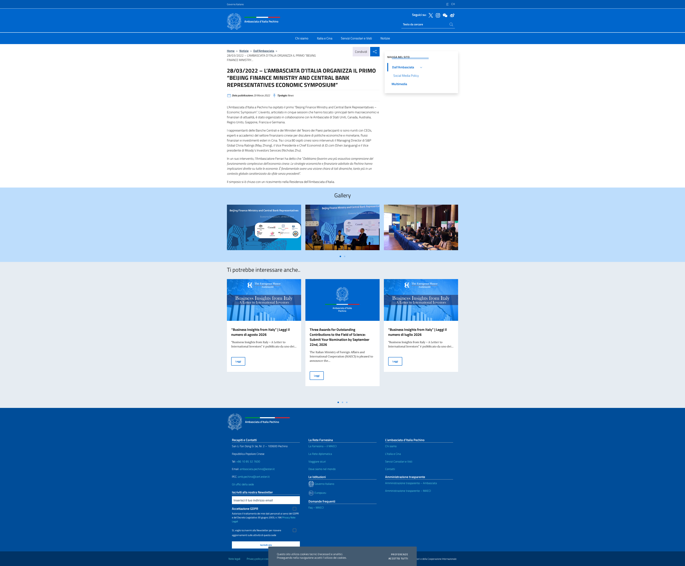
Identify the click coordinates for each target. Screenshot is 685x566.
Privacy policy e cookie (259, 559)
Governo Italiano (235, 4)
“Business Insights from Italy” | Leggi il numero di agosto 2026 (260, 332)
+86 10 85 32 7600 (248, 461)
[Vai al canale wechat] (444, 15)
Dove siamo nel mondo (322, 469)
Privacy (286, 517)
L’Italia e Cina (393, 454)
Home (231, 51)
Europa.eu (320, 493)
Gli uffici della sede (243, 484)
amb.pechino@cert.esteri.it (254, 476)
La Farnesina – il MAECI (322, 446)
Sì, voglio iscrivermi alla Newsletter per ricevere (256, 530)
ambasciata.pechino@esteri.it (257, 469)
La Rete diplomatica (320, 454)
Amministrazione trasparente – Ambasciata (411, 483)
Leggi (240, 361)
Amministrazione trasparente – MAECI (408, 491)
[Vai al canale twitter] (429, 15)
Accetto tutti (398, 558)
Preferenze (399, 554)
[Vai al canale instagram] (437, 15)
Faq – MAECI (316, 507)
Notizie (244, 51)
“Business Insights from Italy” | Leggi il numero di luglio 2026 (417, 332)
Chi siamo (391, 446)
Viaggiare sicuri (317, 461)
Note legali (234, 559)
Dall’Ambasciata (263, 51)
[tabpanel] (264, 229)
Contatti (390, 469)
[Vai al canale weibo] (451, 15)
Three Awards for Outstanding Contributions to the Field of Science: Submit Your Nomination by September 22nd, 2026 (339, 337)
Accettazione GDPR (245, 508)
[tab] (340, 256)
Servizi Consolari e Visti (398, 461)
